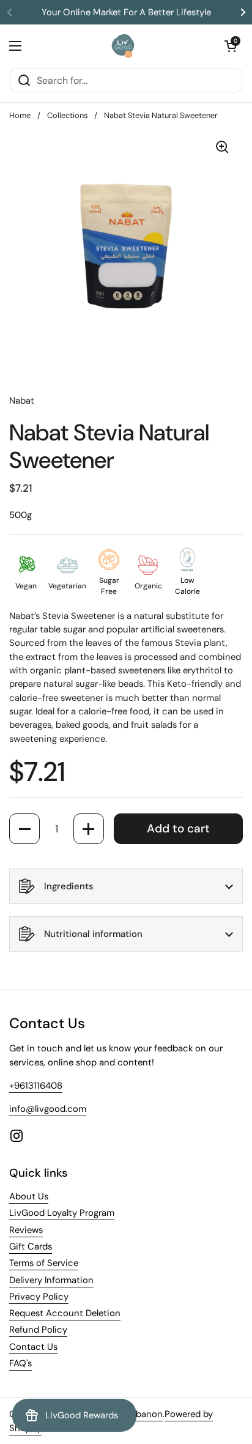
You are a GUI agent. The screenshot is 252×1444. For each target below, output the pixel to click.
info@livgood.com (47, 1109)
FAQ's (20, 1363)
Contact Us (33, 1347)
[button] (230, 46)
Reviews (26, 1230)
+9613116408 (35, 1085)
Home (20, 115)
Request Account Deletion (64, 1313)
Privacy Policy (39, 1296)
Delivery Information (51, 1280)
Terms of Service (43, 1263)
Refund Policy (38, 1330)
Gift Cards (30, 1246)
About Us (28, 1196)
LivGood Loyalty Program (61, 1213)
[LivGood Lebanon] (123, 46)
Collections (67, 115)
